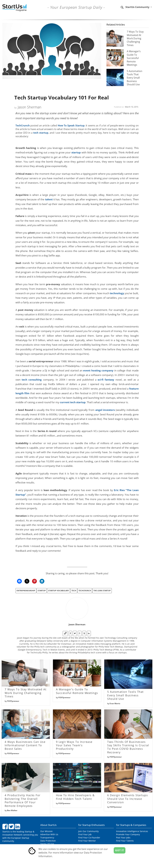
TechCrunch (22, 125)
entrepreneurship (26, 590)
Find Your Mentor (87, 840)
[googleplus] (80, 633)
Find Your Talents (125, 840)
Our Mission (46, 831)
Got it (119, 850)
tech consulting (32, 379)
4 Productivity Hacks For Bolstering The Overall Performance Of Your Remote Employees (22, 800)
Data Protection (48, 840)
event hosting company (98, 370)
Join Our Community (88, 831)
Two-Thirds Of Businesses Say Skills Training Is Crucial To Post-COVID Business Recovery (128, 747)
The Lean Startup (102, 590)
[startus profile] (84, 633)
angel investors (105, 410)
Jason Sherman (29, 107)
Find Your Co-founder (89, 837)
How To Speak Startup (71, 125)
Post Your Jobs (123, 837)
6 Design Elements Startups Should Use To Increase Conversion (127, 798)
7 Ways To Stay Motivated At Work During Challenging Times (135, 38)
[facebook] (70, 633)
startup (76, 152)
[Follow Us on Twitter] (12, 828)
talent (49, 199)
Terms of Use (47, 843)
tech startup (40, 132)
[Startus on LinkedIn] (18, 828)
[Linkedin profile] (89, 633)
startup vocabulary (58, 590)
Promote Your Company (128, 834)
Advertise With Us (49, 834)
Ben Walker (12, 810)
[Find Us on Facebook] (5, 828)
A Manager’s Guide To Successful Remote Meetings (134, 58)
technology (117, 293)
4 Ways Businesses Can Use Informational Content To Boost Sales (25, 745)
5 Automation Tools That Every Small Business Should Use (134, 77)
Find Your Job (85, 834)
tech (73, 590)
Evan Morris (115, 703)
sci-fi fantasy (106, 379)
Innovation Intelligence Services (132, 831)
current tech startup (73, 402)
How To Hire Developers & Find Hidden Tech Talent (75, 796)
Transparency (47, 837)
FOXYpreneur (13, 701)
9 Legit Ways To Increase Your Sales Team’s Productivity (74, 745)
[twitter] (75, 633)
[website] (65, 633)
